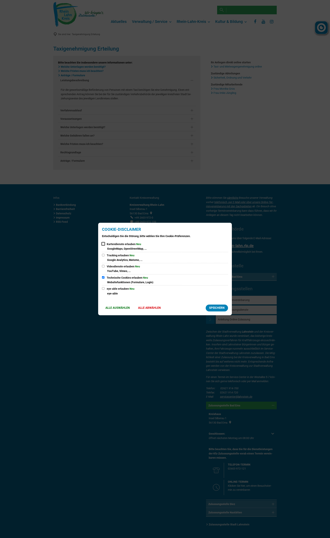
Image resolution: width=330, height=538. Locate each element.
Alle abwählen (149, 308)
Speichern (217, 308)
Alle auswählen (117, 308)
